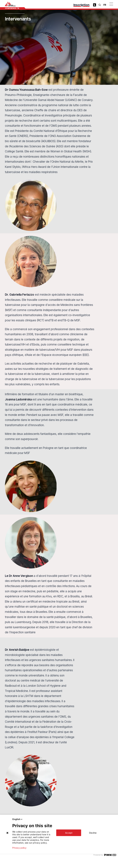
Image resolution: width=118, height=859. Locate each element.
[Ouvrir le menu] (111, 4)
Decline (92, 832)
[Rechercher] (100, 5)
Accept (68, 832)
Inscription (81, 5)
